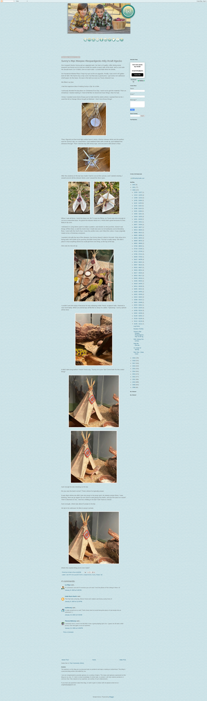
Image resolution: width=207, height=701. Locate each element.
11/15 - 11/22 (138, 206)
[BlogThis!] (89, 572)
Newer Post (65, 660)
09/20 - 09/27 (138, 227)
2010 (134, 382)
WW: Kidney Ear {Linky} (139, 340)
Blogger (111, 697)
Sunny (93, 574)
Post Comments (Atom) (77, 663)
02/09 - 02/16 (138, 310)
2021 (134, 187)
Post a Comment (68, 632)
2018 (134, 360)
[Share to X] (91, 572)
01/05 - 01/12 (138, 324)
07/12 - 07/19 (138, 251)
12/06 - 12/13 (138, 198)
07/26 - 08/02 (138, 246)
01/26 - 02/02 (138, 316)
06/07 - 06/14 (138, 265)
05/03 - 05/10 (138, 278)
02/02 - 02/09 (138, 313)
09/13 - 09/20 (138, 230)
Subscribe (137, 74)
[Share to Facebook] (93, 572)
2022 (134, 184)
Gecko (81, 574)
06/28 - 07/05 (138, 257)
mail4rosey (68, 607)
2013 (134, 374)
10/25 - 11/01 (138, 214)
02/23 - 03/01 (138, 305)
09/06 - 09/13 (138, 232)
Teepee (98, 574)
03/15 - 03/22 (138, 297)
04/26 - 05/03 (138, 281)
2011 (134, 379)
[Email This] (88, 572)
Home (94, 660)
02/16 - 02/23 (138, 308)
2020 (134, 190)
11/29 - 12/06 (138, 200)
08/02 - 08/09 (138, 243)
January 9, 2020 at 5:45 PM (73, 590)
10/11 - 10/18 (138, 219)
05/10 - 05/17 (138, 275)
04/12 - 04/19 (138, 286)
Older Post (123, 660)
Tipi (101, 574)
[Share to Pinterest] (94, 572)
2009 (134, 385)
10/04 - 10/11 (138, 222)
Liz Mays (68, 585)
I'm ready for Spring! (137, 348)
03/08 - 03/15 (138, 299)
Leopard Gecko (87, 574)
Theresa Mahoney (70, 621)
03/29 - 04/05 (138, 291)
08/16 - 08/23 (138, 238)
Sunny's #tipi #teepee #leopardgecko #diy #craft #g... (139, 334)
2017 (134, 363)
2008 (134, 387)
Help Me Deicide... (137, 344)
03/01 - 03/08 (138, 302)
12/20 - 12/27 (138, 192)
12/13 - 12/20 (138, 195)
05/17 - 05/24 (138, 273)
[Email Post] (85, 572)
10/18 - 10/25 (138, 216)
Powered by (133, 80)
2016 (134, 366)
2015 (134, 368)
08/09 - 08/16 (138, 240)
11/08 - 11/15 (138, 208)
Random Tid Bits (139, 329)
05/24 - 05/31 (138, 270)
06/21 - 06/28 (138, 259)
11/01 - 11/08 (138, 211)
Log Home (137, 326)
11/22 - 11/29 (138, 203)
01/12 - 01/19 (138, 321)
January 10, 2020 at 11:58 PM (74, 628)
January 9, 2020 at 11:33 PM (73, 601)
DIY (70, 574)
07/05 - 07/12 (138, 254)
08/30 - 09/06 (138, 235)
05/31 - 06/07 (138, 267)
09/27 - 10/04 (138, 224)
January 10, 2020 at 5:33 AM (73, 615)
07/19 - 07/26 (138, 248)
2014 (134, 371)
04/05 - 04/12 (138, 289)
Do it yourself (75, 574)
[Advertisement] (94, 646)
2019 (134, 358)
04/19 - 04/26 (138, 283)
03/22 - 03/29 (138, 294)
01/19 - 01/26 (138, 318)
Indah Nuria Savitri (71, 596)
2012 (134, 377)
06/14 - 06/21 (138, 262)
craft (67, 574)
